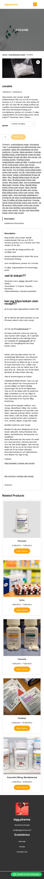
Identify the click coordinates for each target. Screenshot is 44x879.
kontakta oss (22, 852)
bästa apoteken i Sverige (30, 152)
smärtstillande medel (17, 55)
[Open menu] (35, 4)
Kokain (22, 281)
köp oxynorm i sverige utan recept (19, 476)
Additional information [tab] (14, 223)
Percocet (22, 541)
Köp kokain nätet (16, 182)
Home (4, 55)
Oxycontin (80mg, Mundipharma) (22, 777)
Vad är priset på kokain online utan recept (19, 203)
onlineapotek (24, 341)
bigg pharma (11, 4)
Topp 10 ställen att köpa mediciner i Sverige (20, 200)
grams (5, 125)
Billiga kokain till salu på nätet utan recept (19, 157)
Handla (22, 847)
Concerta (22, 659)
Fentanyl (22, 718)
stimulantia (34, 144)
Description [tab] (9, 219)
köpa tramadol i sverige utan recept (19, 463)
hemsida (22, 841)
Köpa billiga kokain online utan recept (18, 193)
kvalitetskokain (22, 329)
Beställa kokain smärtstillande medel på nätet (21, 155)
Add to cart (18, 137)
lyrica (21, 600)
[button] (38, 62)
